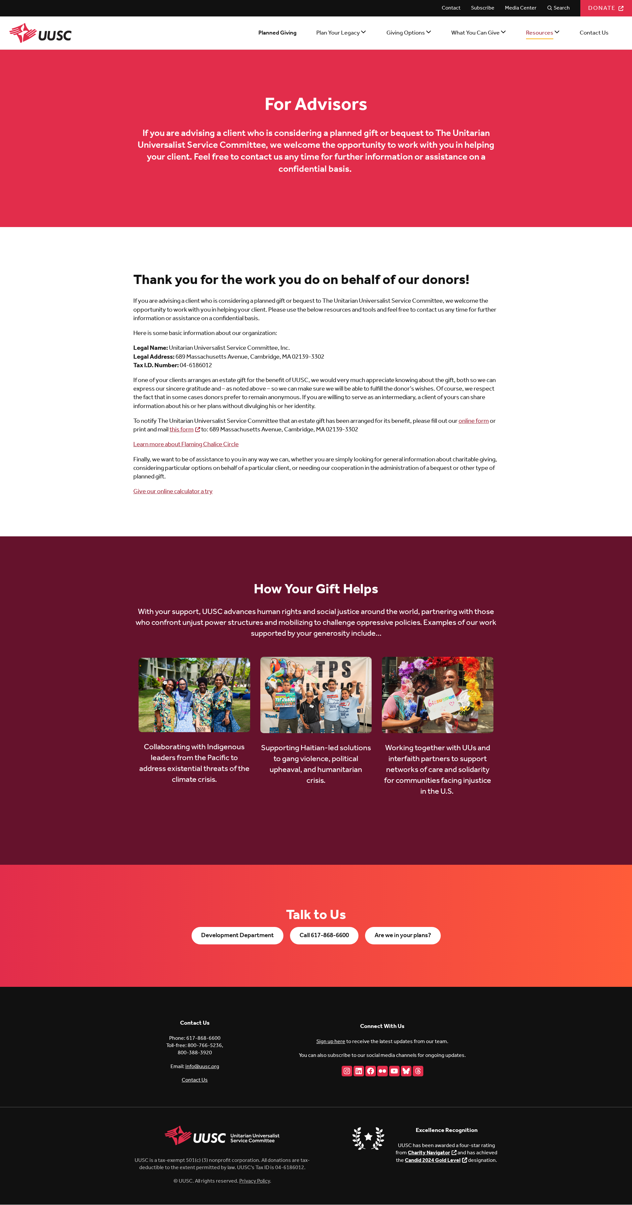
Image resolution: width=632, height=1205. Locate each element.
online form (474, 421)
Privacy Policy (254, 1181)
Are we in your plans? (403, 935)
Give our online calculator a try (173, 492)
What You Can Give (475, 32)
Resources (539, 32)
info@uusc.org (202, 1067)
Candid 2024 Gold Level (433, 1160)
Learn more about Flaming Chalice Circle (186, 444)
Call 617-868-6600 (324, 935)
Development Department (237, 935)
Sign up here (330, 1042)
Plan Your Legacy (338, 32)
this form (182, 430)
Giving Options (405, 32)
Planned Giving (277, 32)
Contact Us (594, 32)
